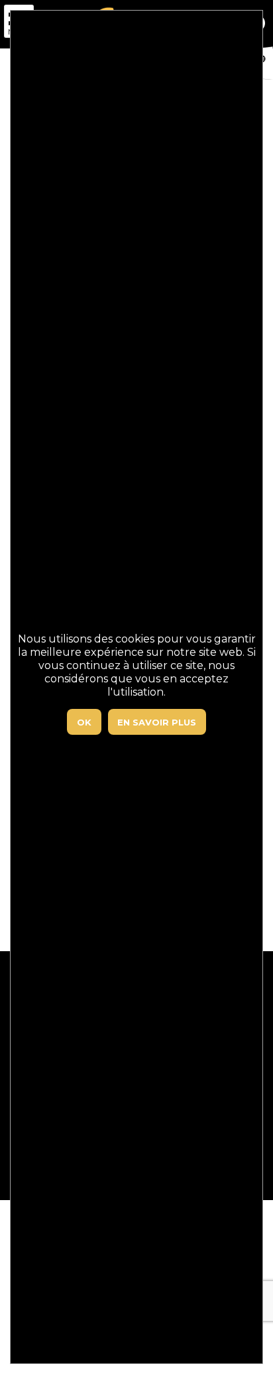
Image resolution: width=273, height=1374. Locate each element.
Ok (84, 722)
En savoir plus (156, 722)
